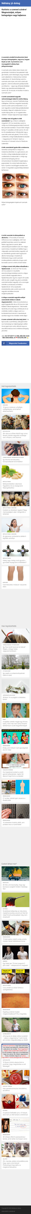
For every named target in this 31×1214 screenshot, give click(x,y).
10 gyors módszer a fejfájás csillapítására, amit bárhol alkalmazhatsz (12, 409)
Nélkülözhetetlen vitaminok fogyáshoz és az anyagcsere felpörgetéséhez (13, 486)
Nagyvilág (6, 882)
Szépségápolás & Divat (18, 457)
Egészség (5, 405)
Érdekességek (6, 745)
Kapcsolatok (6, 431)
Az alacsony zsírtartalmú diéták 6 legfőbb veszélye (14, 537)
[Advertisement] (15, 36)
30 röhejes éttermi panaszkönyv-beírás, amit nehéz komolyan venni (15, 1138)
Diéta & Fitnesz (7, 481)
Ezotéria (5, 908)
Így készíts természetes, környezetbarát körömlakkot (12, 461)
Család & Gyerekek (8, 769)
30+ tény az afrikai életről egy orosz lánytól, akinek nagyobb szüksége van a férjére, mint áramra (15, 435)
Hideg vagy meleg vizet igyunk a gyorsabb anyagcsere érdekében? (14, 561)
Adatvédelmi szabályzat (8, 1211)
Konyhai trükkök (7, 1086)
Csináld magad (7, 457)
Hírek (4, 719)
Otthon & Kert (15, 644)
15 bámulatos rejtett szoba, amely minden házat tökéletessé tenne (15, 940)
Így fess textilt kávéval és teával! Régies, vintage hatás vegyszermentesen (14, 649)
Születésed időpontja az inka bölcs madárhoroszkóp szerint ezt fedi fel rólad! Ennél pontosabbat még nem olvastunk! (15, 914)
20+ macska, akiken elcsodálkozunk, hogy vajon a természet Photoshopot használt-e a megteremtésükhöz (15, 1164)
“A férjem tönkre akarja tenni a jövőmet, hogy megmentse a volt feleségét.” (14, 1064)
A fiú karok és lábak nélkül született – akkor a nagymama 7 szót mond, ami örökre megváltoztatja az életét (15, 1038)
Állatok (5, 1159)
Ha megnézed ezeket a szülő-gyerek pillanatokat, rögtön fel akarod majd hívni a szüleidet (13, 774)
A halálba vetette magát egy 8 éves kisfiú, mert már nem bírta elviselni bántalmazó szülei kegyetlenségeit (15, 724)
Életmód (5, 1110)
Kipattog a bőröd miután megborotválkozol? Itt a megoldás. (15, 1013)
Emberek (5, 961)
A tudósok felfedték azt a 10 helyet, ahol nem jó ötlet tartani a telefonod (15, 1114)
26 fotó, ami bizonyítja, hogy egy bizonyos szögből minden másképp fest (15, 887)
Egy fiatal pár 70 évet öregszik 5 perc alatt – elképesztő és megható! (15, 964)
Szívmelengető (7, 1033)
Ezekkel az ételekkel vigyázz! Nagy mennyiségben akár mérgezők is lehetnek (15, 512)
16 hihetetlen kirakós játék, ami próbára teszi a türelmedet (13, 823)
